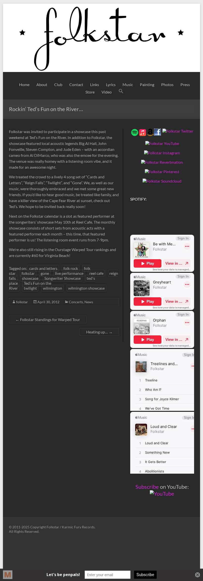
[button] (121, 92)
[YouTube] (162, 143)
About (41, 84)
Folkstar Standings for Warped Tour (47, 319)
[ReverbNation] (162, 162)
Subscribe (147, 486)
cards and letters (43, 268)
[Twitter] (177, 131)
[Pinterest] (162, 171)
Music (128, 84)
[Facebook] (157, 131)
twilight (30, 288)
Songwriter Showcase (62, 278)
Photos (167, 84)
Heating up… (99, 331)
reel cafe (96, 273)
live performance (69, 273)
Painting (147, 84)
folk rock (70, 268)
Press (185, 84)
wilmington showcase (86, 288)
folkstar (28, 273)
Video (107, 92)
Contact (76, 84)
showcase (30, 278)
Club (58, 84)
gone (45, 273)
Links (94, 84)
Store (90, 92)
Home (24, 84)
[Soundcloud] (162, 181)
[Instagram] (162, 152)
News (88, 302)
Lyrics (111, 84)
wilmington (52, 288)
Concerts (76, 302)
